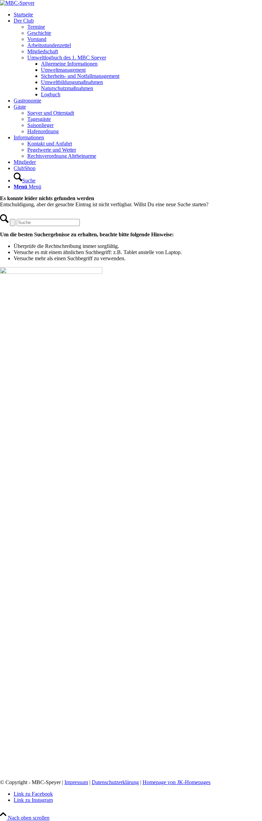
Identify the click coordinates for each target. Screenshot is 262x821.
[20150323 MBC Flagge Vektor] (17, 3)
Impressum (76, 782)
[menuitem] (138, 15)
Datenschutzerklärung (115, 782)
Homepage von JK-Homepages (176, 782)
